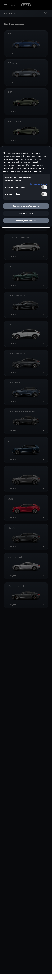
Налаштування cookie (26, 220)
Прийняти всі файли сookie (26, 206)
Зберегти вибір (26, 213)
